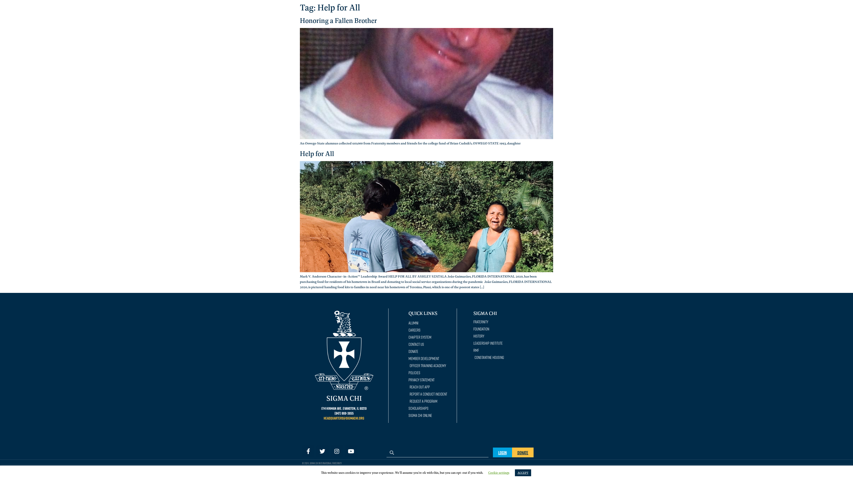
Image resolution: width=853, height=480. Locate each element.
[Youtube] (351, 451)
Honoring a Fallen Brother (338, 20)
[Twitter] (322, 451)
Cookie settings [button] (498, 472)
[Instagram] (337, 451)
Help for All (317, 153)
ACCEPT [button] (523, 472)
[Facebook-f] (308, 451)
